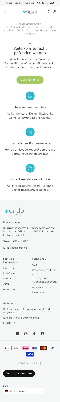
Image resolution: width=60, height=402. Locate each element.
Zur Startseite (30, 80)
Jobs (6, 284)
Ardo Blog (9, 289)
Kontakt (7, 278)
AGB (34, 265)
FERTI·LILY (9, 323)
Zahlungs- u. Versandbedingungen (44, 280)
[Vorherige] (3, 3)
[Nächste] (57, 3)
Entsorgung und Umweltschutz (21, 318)
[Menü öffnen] (4, 12)
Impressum (38, 292)
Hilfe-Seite (9, 273)
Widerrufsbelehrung (43, 287)
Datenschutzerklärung (44, 272)
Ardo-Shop (33, 363)
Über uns (8, 268)
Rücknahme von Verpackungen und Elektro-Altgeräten (28, 311)
